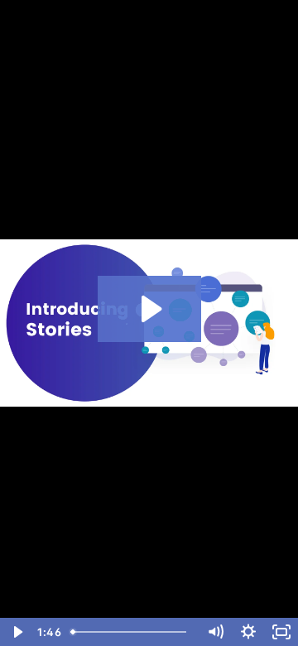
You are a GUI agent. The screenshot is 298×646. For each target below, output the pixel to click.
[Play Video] (16, 632)
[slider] (131, 632)
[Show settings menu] (248, 632)
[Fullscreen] (281, 632)
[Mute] (215, 632)
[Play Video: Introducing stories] (149, 309)
